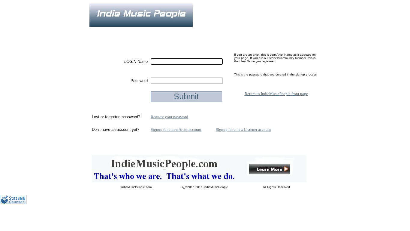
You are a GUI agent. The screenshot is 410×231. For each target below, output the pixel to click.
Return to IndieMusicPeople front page (276, 93)
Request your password (169, 117)
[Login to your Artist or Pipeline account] (158, 31)
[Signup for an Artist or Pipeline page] (130, 31)
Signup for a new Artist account (176, 129)
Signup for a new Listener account (243, 129)
